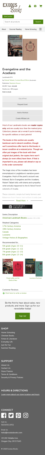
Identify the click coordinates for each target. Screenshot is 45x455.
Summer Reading (15, 29)
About (4, 29)
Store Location (8, 16)
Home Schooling (30, 29)
